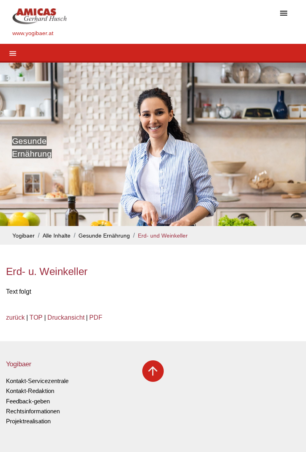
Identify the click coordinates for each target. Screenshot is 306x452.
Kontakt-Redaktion (30, 390)
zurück (15, 317)
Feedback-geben (28, 401)
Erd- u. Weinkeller (47, 271)
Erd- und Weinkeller (163, 236)
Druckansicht (65, 317)
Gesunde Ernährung (104, 236)
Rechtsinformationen (33, 411)
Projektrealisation (28, 421)
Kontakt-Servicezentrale (37, 380)
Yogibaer (23, 236)
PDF (95, 317)
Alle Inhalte (57, 236)
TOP (36, 317)
